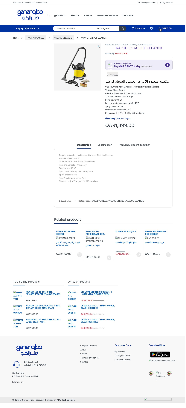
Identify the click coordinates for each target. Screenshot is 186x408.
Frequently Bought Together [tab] (134, 145)
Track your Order (148, 2)
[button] (98, 46)
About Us (75, 15)
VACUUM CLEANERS (63, 38)
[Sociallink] (13, 385)
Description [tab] (84, 145)
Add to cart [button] (79, 254)
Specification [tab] (104, 145)
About (83, 350)
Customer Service (122, 360)
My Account (168, 2)
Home (16, 38)
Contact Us (128, 15)
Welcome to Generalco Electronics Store (30, 2)
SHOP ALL (61, 15)
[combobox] (74, 28)
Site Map (84, 362)
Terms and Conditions (107, 15)
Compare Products (88, 345)
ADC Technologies (66, 400)
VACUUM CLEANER (128, 45)
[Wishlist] (151, 28)
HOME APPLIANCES (35, 38)
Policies (88, 15)
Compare (139, 28)
